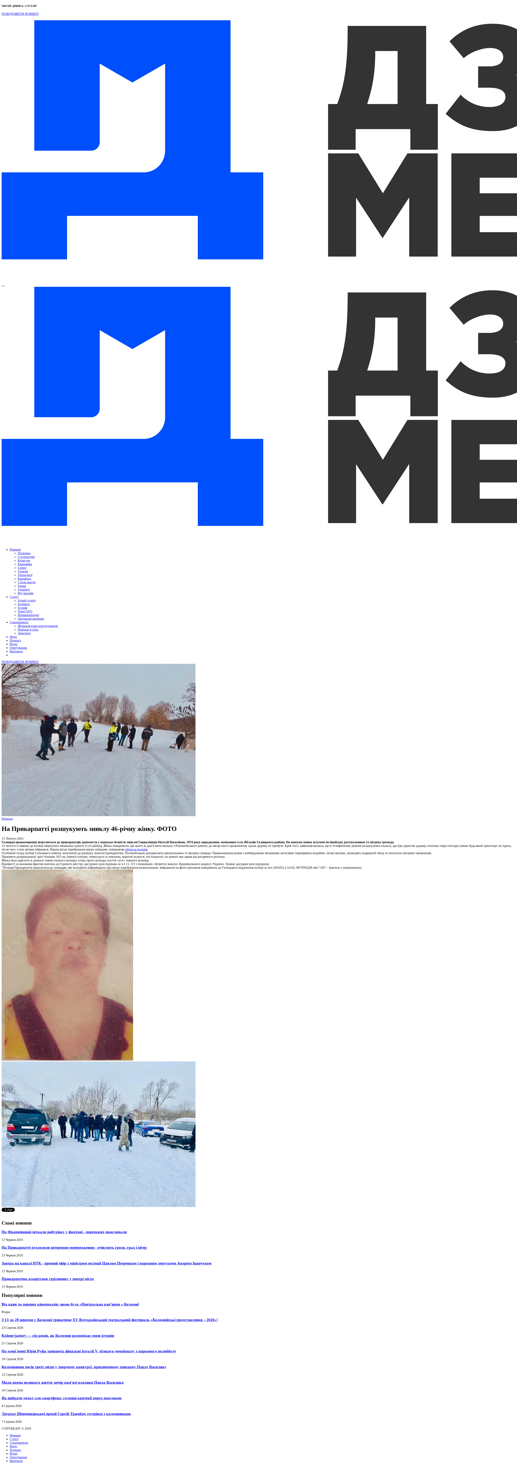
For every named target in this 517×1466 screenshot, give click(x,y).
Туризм (23, 571)
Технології (25, 575)
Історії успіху (27, 600)
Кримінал (24, 578)
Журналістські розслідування (38, 626)
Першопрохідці (28, 615)
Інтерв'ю (24, 604)
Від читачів (25, 593)
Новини (15, 549)
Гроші (22, 586)
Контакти (16, 651)
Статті (14, 597)
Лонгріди (24, 633)
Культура (24, 560)
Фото (13, 637)
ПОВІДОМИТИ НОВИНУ (20, 14)
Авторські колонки (31, 618)
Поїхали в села (28, 629)
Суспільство (26, 557)
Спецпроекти (19, 622)
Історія (22, 607)
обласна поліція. (136, 849)
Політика (24, 553)
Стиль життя (26, 582)
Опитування (18, 647)
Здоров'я (23, 589)
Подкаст (15, 640)
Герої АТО (25, 611)
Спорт (22, 567)
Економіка (25, 564)
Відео (13, 644)
